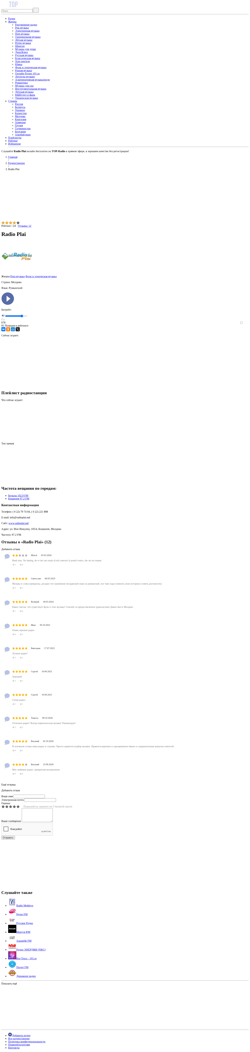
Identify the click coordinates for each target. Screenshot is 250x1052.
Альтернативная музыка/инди (32, 79)
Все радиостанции (19, 1038)
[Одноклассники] (8, 329)
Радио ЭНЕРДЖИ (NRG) (31, 949)
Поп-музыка (22, 33)
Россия (19, 104)
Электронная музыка (27, 30)
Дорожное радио (26, 976)
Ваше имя (7, 796)
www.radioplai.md (19, 523)
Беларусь (20, 107)
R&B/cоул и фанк (25, 94)
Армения (20, 122)
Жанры (12, 21)
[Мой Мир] (13, 329)
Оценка (5, 803)
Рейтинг (13, 140)
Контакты (14, 1047)
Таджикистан (23, 128)
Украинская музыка (26, 98)
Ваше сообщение (11, 821)
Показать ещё (9, 983)
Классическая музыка (27, 58)
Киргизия (20, 119)
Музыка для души (25, 49)
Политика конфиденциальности (26, 1041)
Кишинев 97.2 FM (18, 498)
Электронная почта (12, 799)
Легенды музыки (25, 76)
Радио (11, 18)
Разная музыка (23, 70)
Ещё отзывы (8, 784)
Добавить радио (21, 1035)
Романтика (21, 82)
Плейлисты (14, 137)
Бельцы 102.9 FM (18, 495)
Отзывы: (24, 225)
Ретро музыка (23, 43)
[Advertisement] (103, 197)
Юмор (18, 64)
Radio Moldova (24, 905)
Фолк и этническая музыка (30, 67)
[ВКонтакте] (3, 329)
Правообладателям (19, 1044)
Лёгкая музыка (23, 40)
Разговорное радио (26, 24)
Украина (20, 110)
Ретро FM (22, 914)
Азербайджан (23, 134)
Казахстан (21, 113)
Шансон (20, 46)
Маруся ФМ (23, 932)
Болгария (20, 131)
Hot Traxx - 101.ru (26, 958)
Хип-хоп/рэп (22, 61)
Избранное (14, 143)
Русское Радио (24, 923)
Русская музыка (24, 55)
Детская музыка (24, 91)
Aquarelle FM (23, 940)
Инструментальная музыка (30, 88)
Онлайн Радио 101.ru (27, 73)
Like (246, 322)
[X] (18, 329)
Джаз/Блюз (21, 52)
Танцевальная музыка (27, 36)
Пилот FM (22, 967)
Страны (12, 101)
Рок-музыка (22, 27)
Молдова (20, 116)
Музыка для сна (24, 85)
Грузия (19, 125)
